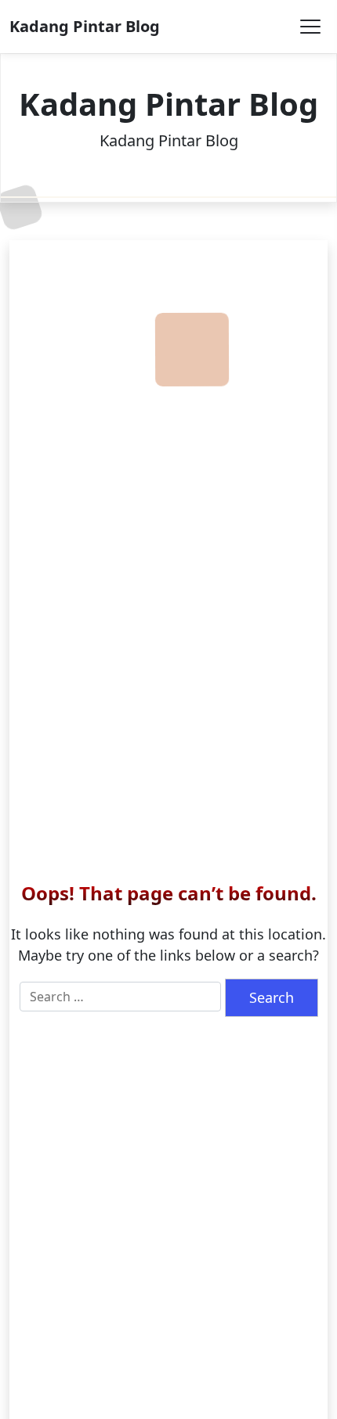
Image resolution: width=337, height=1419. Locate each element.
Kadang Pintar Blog (84, 26)
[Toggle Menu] (310, 26)
